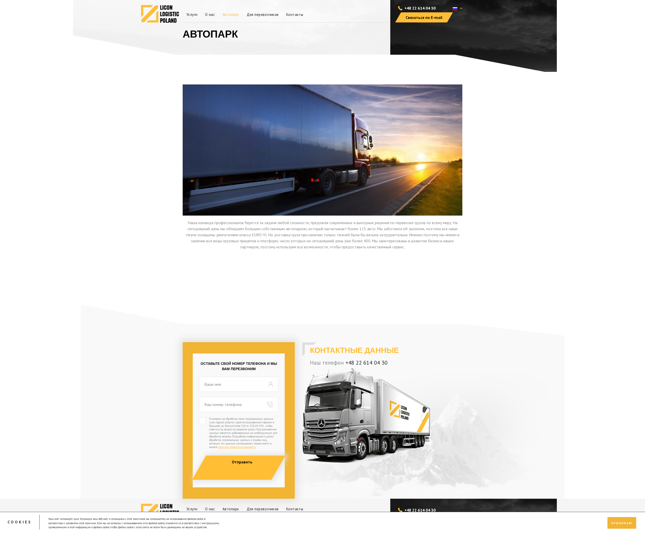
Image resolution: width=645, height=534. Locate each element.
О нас (210, 14)
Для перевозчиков (263, 14)
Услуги (192, 14)
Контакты (294, 14)
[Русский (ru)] (455, 8)
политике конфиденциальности (237, 447)
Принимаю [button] (621, 523)
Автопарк (230, 14)
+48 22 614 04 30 (420, 8)
